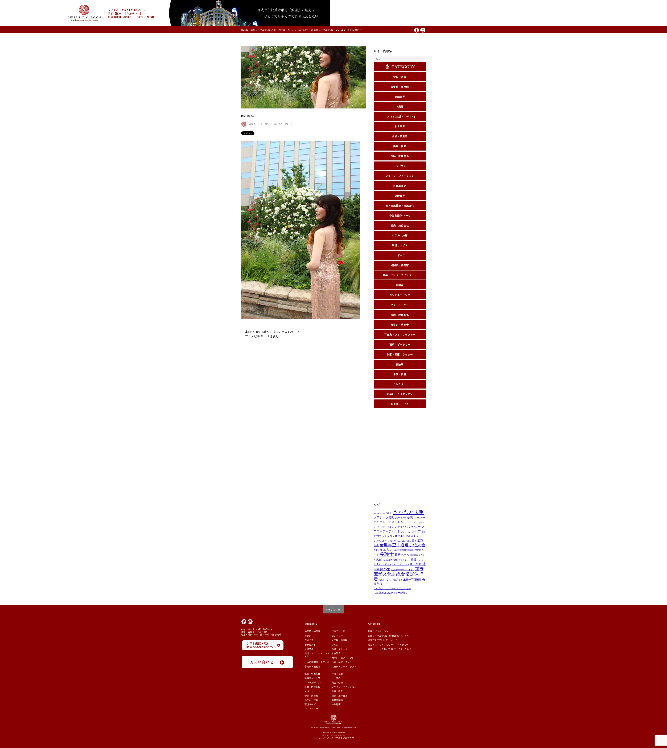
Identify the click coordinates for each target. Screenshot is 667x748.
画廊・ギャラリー (341, 649)
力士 (375, 550)
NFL (389, 513)
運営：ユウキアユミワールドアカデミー (388, 644)
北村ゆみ (382, 550)
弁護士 (387, 554)
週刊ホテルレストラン (404, 570)
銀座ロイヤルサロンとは (263, 30)
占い (389, 549)
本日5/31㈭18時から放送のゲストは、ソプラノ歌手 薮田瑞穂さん (270, 334)
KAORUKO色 (379, 513)
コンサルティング (313, 682)
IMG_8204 (247, 116)
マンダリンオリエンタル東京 (399, 536)
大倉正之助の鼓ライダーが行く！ (392, 592)
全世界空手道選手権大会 (402, 544)
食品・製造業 (311, 695)
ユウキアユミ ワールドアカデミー (392, 588)
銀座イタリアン (385, 580)
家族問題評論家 (406, 550)
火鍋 (379, 559)
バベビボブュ (387, 527)
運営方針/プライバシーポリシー (384, 640)
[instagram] (422, 29)
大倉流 (396, 550)
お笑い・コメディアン (343, 658)
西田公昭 (416, 564)
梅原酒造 (414, 555)
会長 (376, 545)
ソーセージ (408, 522)
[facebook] (416, 29)
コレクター (337, 635)
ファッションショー (407, 526)
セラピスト (310, 644)
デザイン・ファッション (344, 687)
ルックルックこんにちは (396, 540)
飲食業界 (336, 653)
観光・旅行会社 (339, 695)
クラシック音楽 (384, 517)
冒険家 (335, 644)
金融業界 (309, 649)
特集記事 (336, 704)
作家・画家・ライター (343, 662)
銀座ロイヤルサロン (259, 124)
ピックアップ (311, 709)
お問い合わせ (355, 30)
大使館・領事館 (339, 640)
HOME (244, 30)
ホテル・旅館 (311, 700)
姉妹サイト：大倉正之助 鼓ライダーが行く (389, 649)
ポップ (416, 531)
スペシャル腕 (404, 517)
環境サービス (311, 704)
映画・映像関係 (312, 673)
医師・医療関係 (312, 687)
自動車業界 (337, 700)
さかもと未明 (408, 512)
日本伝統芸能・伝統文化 (316, 662)
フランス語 (405, 532)
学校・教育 (337, 691)
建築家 (307, 635)
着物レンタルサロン (401, 560)
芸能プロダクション (400, 564)
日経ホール (402, 554)
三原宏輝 (417, 540)
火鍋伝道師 (387, 560)
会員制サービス (312, 678)
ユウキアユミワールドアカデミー (337, 737)
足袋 (393, 570)
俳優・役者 (337, 673)
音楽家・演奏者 (312, 666)
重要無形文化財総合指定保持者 (399, 573)
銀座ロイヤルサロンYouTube (329, 30)
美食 (389, 564)
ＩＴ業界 (336, 678)
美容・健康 (337, 682)
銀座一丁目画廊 (412, 579)
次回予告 (309, 640)
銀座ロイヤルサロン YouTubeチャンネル (388, 635)
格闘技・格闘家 (312, 631)
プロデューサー (339, 631)
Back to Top (333, 609)
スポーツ (309, 691)
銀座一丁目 (397, 580)
